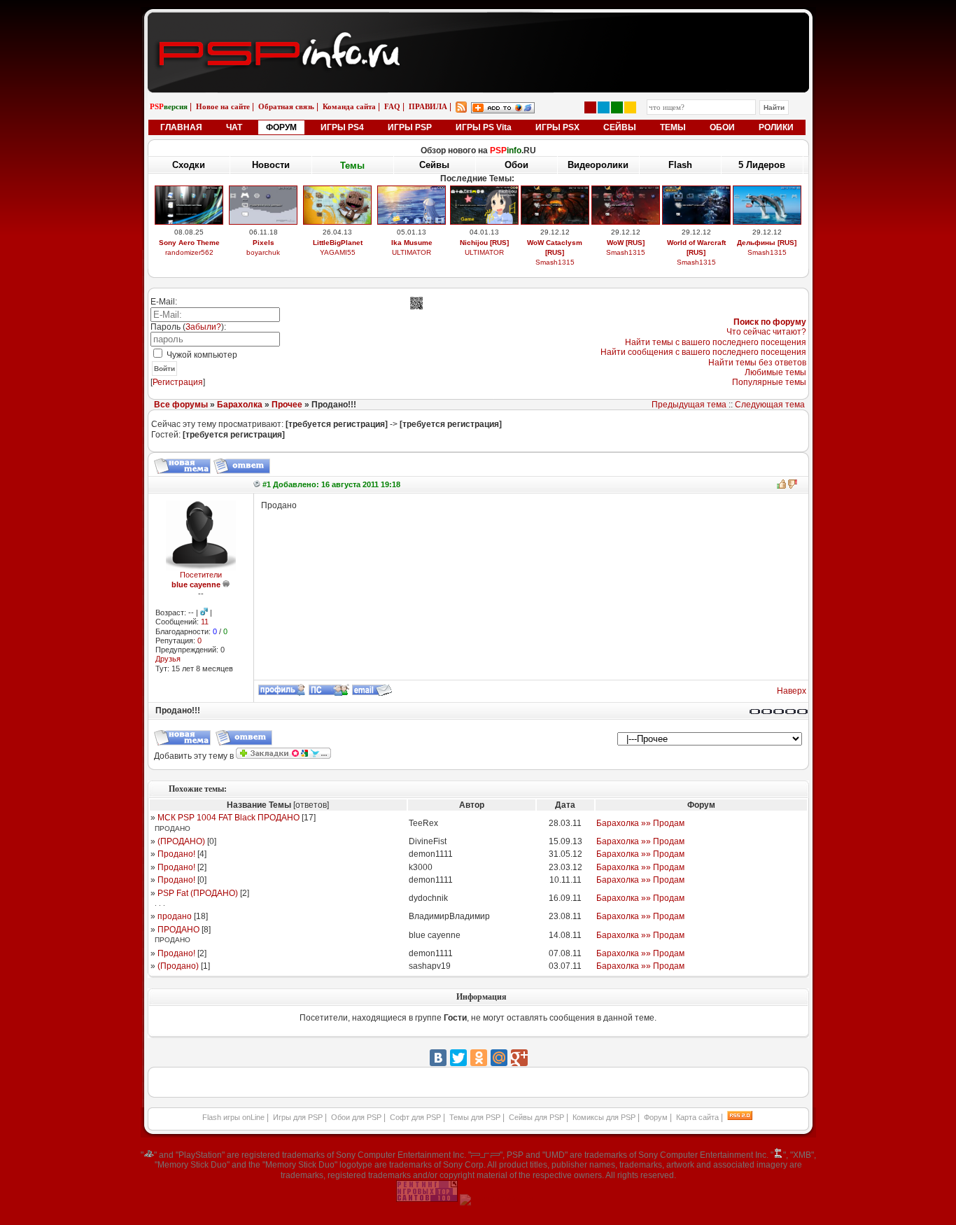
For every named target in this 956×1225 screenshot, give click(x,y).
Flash (680, 165)
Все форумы (181, 405)
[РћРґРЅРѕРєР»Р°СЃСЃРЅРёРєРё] (478, 1057)
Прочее (287, 405)
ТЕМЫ (673, 127)
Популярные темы (769, 382)
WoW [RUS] (626, 242)
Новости (271, 165)
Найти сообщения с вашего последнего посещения (703, 352)
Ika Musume (412, 242)
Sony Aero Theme (189, 242)
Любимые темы (775, 372)
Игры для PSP (298, 1117)
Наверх (791, 691)
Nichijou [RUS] (484, 242)
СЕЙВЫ (619, 127)
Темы (352, 165)
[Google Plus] (519, 1057)
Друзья (168, 658)
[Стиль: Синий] (604, 107)
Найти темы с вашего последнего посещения (715, 342)
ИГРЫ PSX (557, 127)
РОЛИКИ (776, 127)
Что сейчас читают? (766, 332)
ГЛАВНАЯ (181, 127)
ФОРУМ (281, 127)
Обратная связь (286, 106)
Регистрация (178, 382)
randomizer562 (189, 252)
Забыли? (203, 327)
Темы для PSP (474, 1117)
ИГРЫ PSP (410, 127)
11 (205, 621)
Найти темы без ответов (757, 363)
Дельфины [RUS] (766, 242)
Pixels (263, 242)
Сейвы (434, 165)
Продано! (176, 854)
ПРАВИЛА (428, 106)
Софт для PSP (415, 1117)
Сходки (188, 165)
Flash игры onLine (233, 1117)
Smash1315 (555, 262)
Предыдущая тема (689, 405)
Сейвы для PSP (536, 1117)
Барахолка (239, 405)
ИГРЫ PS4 (342, 127)
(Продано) (178, 966)
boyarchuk (263, 252)
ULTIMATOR (411, 252)
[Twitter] (458, 1057)
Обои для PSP (356, 1117)
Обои (516, 165)
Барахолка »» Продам (640, 823)
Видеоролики (598, 165)
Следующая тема (770, 405)
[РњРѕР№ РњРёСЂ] (499, 1057)
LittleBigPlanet (338, 242)
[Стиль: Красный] (590, 107)
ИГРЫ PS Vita (484, 127)
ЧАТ (234, 127)
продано (174, 916)
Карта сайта (697, 1117)
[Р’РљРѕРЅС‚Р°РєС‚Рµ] (438, 1057)
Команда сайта (349, 106)
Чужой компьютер (200, 355)
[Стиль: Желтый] (630, 107)
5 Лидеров (761, 165)
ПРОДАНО (178, 929)
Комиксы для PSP (603, 1117)
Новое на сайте (223, 106)
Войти (164, 368)
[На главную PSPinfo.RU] (478, 23)
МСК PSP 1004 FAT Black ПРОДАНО (228, 817)
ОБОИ (722, 127)
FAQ (392, 106)
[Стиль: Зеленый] (617, 107)
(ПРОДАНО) (181, 841)
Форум (656, 1117)
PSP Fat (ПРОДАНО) (197, 893)
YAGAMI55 (338, 252)
